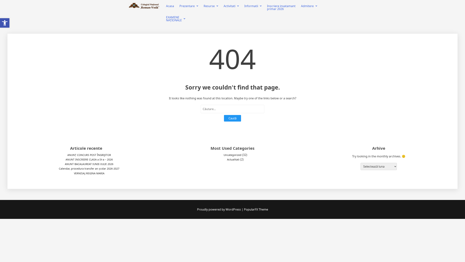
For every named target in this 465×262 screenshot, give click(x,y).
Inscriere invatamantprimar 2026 (281, 7)
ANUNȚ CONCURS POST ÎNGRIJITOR (89, 155)
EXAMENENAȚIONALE (174, 18)
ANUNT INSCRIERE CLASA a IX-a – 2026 (89, 159)
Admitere (307, 6)
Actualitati (233, 159)
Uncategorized (232, 155)
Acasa (170, 6)
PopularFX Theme (256, 209)
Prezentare (187, 6)
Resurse (209, 6)
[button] (4, 23)
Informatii (251, 6)
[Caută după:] (232, 109)
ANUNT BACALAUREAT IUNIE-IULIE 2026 (89, 164)
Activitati (229, 6)
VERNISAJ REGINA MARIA (89, 173)
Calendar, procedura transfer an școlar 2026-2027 (89, 168)
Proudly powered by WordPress (219, 209)
